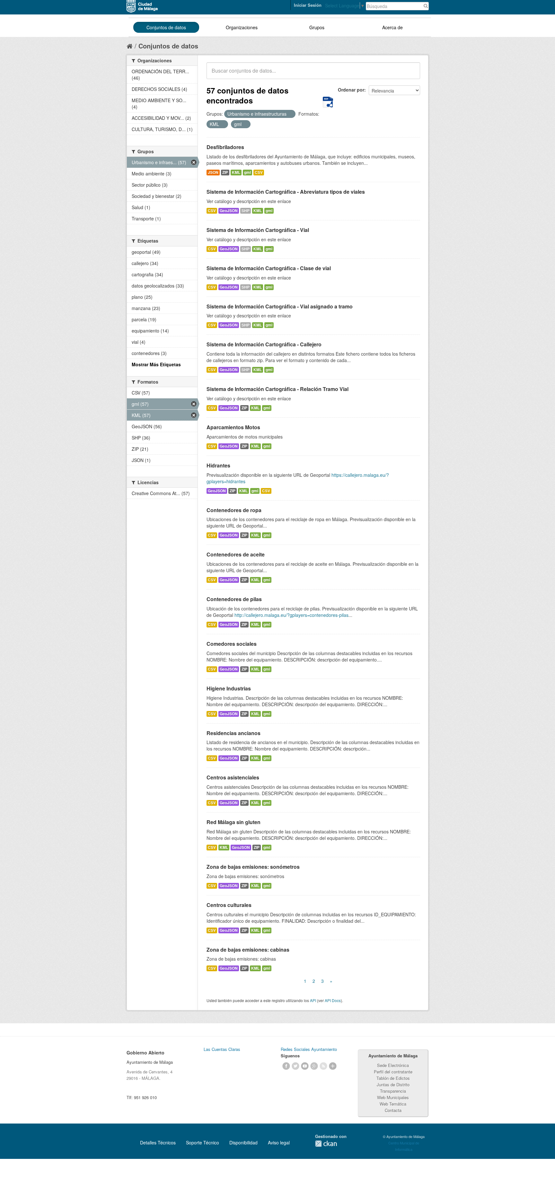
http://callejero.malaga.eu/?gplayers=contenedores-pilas (291, 615)
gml (247, 172)
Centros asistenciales (233, 777)
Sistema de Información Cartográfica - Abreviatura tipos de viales (286, 191)
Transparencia (393, 1091)
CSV (259, 172)
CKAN (326, 1143)
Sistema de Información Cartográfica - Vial (258, 230)
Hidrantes (218, 465)
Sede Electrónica (393, 1065)
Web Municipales (393, 1097)
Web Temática (393, 1104)
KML (236, 172)
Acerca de (392, 27)
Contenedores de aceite (236, 554)
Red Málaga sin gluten (233, 822)
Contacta (393, 1110)
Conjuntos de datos (166, 27)
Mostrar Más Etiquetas (156, 364)
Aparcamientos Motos (233, 427)
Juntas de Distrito (393, 1084)
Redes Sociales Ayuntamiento (309, 1049)
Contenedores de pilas (234, 599)
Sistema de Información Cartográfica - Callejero (264, 344)
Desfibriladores (225, 147)
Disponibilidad (243, 1142)
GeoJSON (229, 210)
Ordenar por (351, 89)
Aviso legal (279, 1142)
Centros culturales (229, 905)
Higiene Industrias (229, 688)
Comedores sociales (232, 643)
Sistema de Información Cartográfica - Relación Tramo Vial (277, 389)
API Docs (333, 1000)
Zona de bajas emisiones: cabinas (248, 949)
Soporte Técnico (202, 1142)
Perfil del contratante (393, 1072)
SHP (246, 210)
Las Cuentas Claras (222, 1049)
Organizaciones (242, 27)
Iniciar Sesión (308, 5)
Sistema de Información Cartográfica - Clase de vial (269, 268)
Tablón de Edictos (393, 1078)
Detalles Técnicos (158, 1142)
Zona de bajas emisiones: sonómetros (253, 866)
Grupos (316, 27)
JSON (213, 172)
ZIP (225, 172)
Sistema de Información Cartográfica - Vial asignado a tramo (280, 306)
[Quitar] (290, 114)
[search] (410, 74)
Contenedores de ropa (234, 510)
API (313, 1000)
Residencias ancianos (233, 733)
